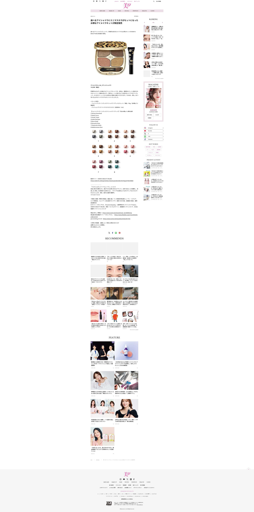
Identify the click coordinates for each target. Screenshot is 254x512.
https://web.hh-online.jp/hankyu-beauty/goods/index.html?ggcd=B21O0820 (112, 181)
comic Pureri (154, 493)
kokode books (137, 496)
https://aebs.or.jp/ (140, 504)
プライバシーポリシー (137, 487)
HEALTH (144, 11)
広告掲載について (128, 487)
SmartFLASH (140, 493)
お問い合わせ (120, 487)
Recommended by (132, 329)
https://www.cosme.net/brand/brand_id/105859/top (117, 213)
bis (122, 493)
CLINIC (153, 11)
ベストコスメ (129, 1)
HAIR (119, 11)
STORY (111, 493)
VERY (106, 493)
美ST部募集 (158, 1)
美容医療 (124, 485)
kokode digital (145, 496)
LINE (149, 136)
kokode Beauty (130, 496)
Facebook (150, 139)
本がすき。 (116, 496)
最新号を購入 (149, 114)
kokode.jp (123, 496)
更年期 (129, 485)
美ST (119, 493)
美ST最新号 (123, 1)
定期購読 (149, 118)
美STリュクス (137, 1)
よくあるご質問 (112, 487)
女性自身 (134, 493)
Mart (115, 493)
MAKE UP (111, 11)
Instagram (150, 128)
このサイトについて (103, 487)
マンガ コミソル (109, 496)
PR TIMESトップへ (96, 227)
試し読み (157, 114)
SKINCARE (102, 11)
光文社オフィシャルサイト (149, 487)
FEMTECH (135, 11)
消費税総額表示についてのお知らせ (127, 498)
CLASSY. (101, 493)
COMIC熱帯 (147, 493)
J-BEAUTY (116, 1)
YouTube (150, 130)
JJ (97, 493)
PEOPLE (127, 11)
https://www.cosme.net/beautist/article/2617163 (116, 219)
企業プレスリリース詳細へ (98, 225)
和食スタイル (128, 493)
